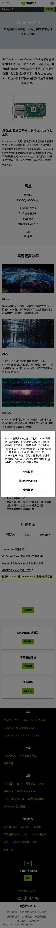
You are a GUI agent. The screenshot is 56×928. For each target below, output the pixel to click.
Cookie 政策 (11, 455)
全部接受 (28, 489)
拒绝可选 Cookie (28, 480)
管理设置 (28, 471)
